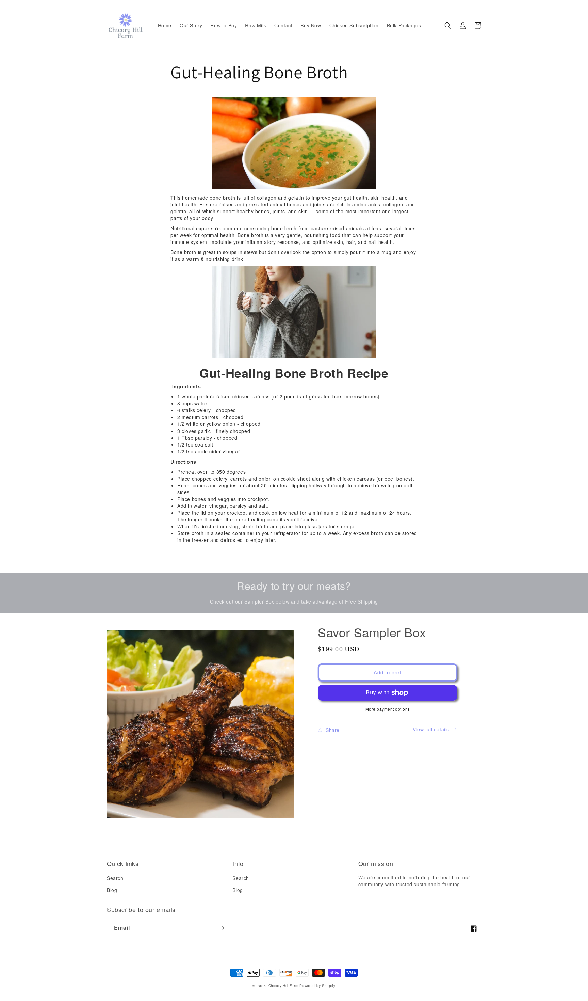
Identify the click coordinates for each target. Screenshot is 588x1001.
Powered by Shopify (317, 985)
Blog (112, 890)
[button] (447, 25)
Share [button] (333, 729)
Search (115, 878)
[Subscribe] (221, 928)
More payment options (387, 709)
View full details (431, 729)
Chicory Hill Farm (283, 985)
